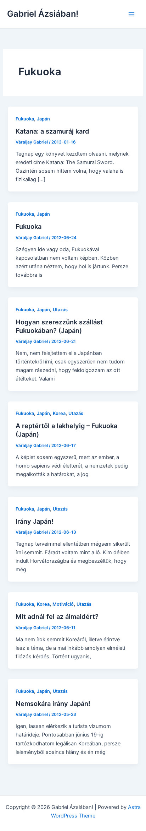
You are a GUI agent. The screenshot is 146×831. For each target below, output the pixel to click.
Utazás (60, 309)
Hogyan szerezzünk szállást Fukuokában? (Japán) (59, 326)
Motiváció (63, 604)
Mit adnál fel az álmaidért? (57, 616)
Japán (43, 119)
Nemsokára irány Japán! (53, 703)
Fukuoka (25, 119)
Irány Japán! (35, 521)
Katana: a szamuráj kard (52, 131)
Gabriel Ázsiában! (42, 14)
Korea (59, 413)
